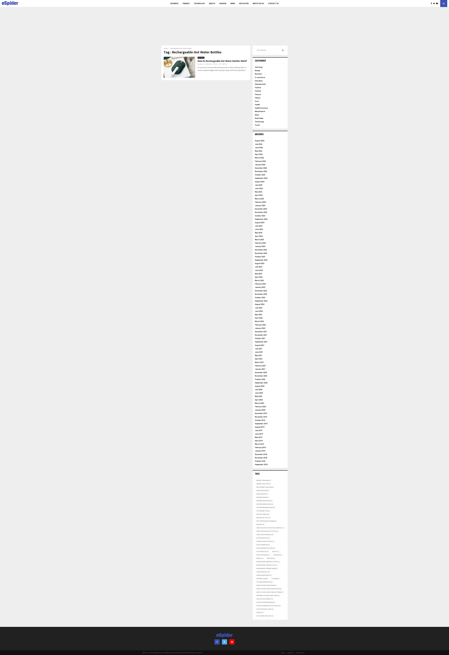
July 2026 (258, 144)
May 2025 (258, 192)
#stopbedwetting (263, 511)
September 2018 (261, 464)
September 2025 (261, 178)
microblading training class (266, 565)
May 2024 (258, 233)
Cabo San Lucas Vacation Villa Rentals (270, 528)
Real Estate (259, 118)
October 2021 (260, 338)
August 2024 (259, 223)
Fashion (222, 3)
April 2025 (259, 195)
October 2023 (260, 257)
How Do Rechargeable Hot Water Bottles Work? (222, 61)
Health (212, 3)
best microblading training (266, 521)
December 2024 (261, 209)
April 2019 (259, 441)
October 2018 (260, 461)
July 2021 (258, 349)
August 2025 (259, 182)
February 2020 (260, 407)
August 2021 (259, 345)
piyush (201, 64)
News (232, 3)
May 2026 (258, 151)
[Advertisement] (224, 28)
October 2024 (260, 216)
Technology (199, 3)
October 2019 (260, 420)
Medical (259, 558)
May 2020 (258, 396)
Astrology (259, 67)
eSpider (10, 3)
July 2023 (258, 267)
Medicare (271, 558)
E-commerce (260, 77)
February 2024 (260, 243)
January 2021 (260, 369)
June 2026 (259, 148)
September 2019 (261, 424)
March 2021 (259, 362)
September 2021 (261, 342)
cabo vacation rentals (264, 534)
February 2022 (260, 325)
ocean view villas (263, 572)
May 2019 (258, 437)
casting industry (263, 538)
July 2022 (258, 308)
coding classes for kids (265, 541)
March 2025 (259, 199)
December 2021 (261, 332)
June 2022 (259, 311)
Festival (258, 91)
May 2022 (258, 315)
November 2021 (261, 335)
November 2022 (261, 294)
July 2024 (258, 226)
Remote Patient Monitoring (266, 585)
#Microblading (262, 494)
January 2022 (260, 328)
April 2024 (259, 236)
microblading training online (267, 568)
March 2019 (259, 444)
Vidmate (260, 612)
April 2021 (259, 359)
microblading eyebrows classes (268, 561)
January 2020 (260, 410)
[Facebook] (432, 3)
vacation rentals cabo (264, 609)
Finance (186, 3)
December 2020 (261, 372)
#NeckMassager (262, 497)
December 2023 (261, 250)
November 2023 (261, 253)
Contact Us (273, 3)
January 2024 (260, 246)
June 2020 (259, 393)
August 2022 (259, 304)
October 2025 (260, 175)
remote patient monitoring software (269, 592)
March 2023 (259, 280)
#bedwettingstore (263, 484)
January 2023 (260, 287)
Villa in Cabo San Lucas (264, 616)
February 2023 (260, 284)
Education (244, 3)
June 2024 (259, 229)
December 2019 (261, 413)
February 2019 (260, 447)
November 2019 (261, 417)
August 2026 (259, 141)
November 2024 (261, 212)
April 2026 (259, 154)
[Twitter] (434, 3)
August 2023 (259, 263)
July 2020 (258, 390)
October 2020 (260, 379)
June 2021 (259, 352)
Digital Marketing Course (265, 548)
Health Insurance (261, 108)
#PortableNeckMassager (265, 507)
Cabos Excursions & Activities (267, 531)
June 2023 (259, 270)
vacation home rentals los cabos (268, 605)
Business (174, 3)
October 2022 (260, 297)
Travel (257, 125)
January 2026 (260, 165)
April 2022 (259, 318)
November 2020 (261, 376)
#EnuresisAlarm (262, 490)
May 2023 (258, 274)
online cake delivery (264, 575)
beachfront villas (263, 517)
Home (283, 653)
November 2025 (261, 171)
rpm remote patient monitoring (267, 595)
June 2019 (259, 434)
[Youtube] (437, 3)
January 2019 (260, 451)
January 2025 (260, 205)
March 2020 (259, 403)
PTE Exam (275, 578)
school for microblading (265, 602)
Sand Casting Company (264, 599)
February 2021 (260, 366)
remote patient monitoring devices (269, 588)
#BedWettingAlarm (263, 480)
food (257, 101)
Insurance (277, 555)
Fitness (258, 98)
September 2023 (261, 260)
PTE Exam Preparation (264, 582)
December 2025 (261, 168)
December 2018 (261, 454)
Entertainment (260, 84)
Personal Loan (262, 578)
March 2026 (259, 158)
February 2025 (260, 202)
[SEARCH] (282, 50)
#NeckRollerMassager (264, 504)
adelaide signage (262, 514)
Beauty (257, 70)
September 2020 (261, 383)
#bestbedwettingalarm (265, 487)
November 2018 (261, 458)
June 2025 (259, 188)
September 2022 (261, 301)
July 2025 (258, 185)
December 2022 (261, 291)
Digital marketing (263, 544)
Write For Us (258, 3)
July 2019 (258, 430)
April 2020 (259, 400)
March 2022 (259, 321)
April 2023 (259, 277)
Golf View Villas (262, 551)
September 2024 (261, 219)
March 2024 (259, 240)
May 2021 (258, 355)
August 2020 (259, 386)
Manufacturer (260, 111)
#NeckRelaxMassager (264, 500)
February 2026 (260, 161)
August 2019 (259, 427)
